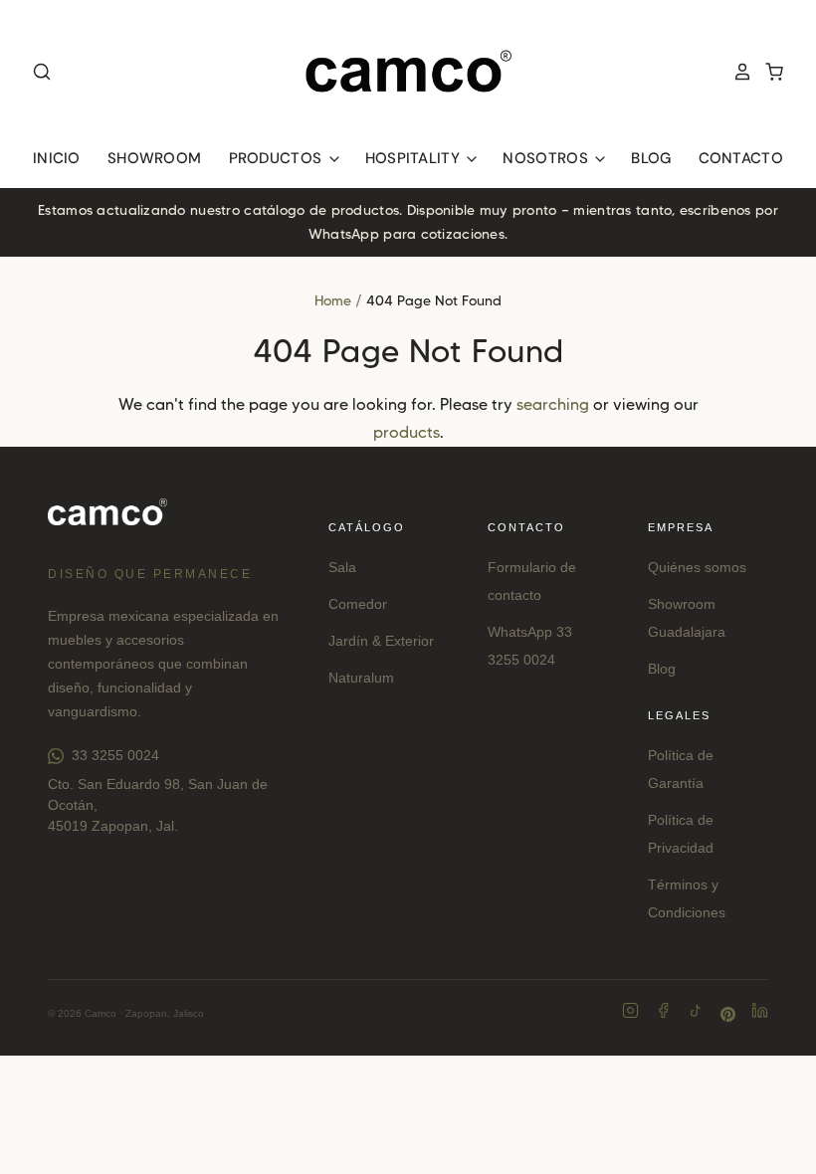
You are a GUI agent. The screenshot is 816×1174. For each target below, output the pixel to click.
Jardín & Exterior (381, 641)
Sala (342, 567)
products (406, 432)
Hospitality (415, 158)
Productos (277, 158)
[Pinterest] (727, 1014)
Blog (651, 158)
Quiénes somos (697, 567)
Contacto (741, 158)
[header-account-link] (736, 72)
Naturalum (361, 677)
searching (552, 404)
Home (332, 300)
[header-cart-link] (768, 72)
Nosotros (547, 158)
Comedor (357, 604)
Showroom (154, 158)
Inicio (57, 158)
